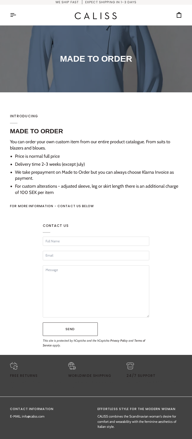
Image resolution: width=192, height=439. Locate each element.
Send (70, 329)
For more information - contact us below (52, 206)
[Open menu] (17, 15)
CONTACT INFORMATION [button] (32, 409)
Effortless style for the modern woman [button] (137, 409)
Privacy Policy (119, 340)
